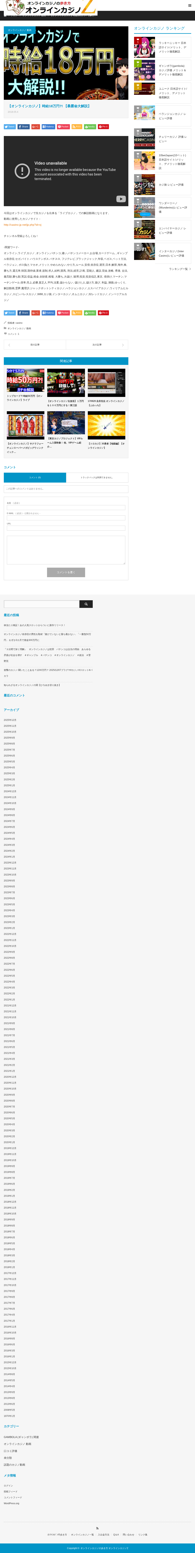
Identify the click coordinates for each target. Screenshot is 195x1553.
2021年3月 (9, 1059)
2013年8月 (9, 1398)
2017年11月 (10, 1279)
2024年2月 (9, 851)
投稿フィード (11, 1491)
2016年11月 (10, 1326)
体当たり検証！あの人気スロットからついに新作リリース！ (35, 625)
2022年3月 (9, 987)
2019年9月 (9, 1166)
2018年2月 (9, 1261)
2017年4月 (9, 1314)
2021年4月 (9, 1053)
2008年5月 (9, 1410)
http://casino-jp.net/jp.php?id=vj (22, 224)
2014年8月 (9, 1374)
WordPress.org (11, 1503)
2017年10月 (10, 1285)
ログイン (8, 1485)
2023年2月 (9, 922)
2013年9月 (9, 1392)
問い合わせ (128, 1535)
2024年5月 (9, 833)
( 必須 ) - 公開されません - (23, 513)
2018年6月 (9, 1237)
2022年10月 (10, 946)
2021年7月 (9, 1035)
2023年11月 (10, 868)
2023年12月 (10, 862)
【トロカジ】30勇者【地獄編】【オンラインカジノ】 (106, 445)
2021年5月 (9, 1047)
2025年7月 (9, 749)
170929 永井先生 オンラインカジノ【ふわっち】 (106, 403)
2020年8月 (9, 1100)
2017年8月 (9, 1297)
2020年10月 (10, 1088)
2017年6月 (9, 1309)
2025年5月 (9, 761)
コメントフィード (13, 1497)
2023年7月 (9, 892)
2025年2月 (9, 779)
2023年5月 (9, 904)
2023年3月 (9, 916)
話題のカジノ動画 (14, 1464)
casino (19, 323)
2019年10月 (10, 1160)
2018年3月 (9, 1255)
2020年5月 (9, 1118)
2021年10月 (10, 1017)
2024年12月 (10, 791)
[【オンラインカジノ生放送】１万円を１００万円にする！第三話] (66, 383)
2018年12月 (10, 1202)
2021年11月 (10, 1011)
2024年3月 (9, 845)
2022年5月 (9, 975)
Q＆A (116, 1535)
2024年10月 (10, 803)
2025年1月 (9, 785)
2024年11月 (10, 797)
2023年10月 (10, 874)
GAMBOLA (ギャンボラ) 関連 (21, 1437)
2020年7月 (9, 1106)
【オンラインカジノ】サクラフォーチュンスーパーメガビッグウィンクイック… (25, 447)
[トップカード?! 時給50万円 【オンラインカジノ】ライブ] (25, 380)
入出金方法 (103, 1535)
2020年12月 (10, 1077)
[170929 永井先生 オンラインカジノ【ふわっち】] (106, 383)
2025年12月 (10, 720)
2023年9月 (9, 880)
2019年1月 (9, 1196)
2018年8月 (9, 1225)
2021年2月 (9, 1065)
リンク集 (142, 1535)
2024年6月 (9, 827)
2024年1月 (9, 856)
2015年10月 (10, 1368)
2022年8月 (9, 958)
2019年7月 (9, 1178)
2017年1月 (9, 1321)
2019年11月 (10, 1154)
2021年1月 (9, 1071)
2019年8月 (9, 1172)
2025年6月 (9, 755)
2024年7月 (9, 821)
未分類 (8, 1457)
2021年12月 (10, 1005)
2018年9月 (9, 1219)
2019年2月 (9, 1190)
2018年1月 (9, 1267)
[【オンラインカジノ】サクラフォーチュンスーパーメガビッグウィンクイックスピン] (25, 425)
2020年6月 (9, 1112)
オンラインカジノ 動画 (19, 30)
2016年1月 (9, 1356)
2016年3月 (9, 1350)
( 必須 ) (13, 503)
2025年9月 (9, 737)
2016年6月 (9, 1344)
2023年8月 (9, 886)
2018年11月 (10, 1207)
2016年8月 (9, 1338)
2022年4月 (9, 981)
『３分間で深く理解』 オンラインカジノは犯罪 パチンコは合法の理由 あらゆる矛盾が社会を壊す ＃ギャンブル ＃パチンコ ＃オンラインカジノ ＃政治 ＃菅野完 (47, 655)
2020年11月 (10, 1082)
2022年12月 (10, 934)
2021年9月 (9, 1023)
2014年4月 (9, 1386)
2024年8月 (9, 815)
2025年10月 (10, 732)
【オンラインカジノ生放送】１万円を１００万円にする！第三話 (65, 403)
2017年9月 (9, 1291)
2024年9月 (9, 809)
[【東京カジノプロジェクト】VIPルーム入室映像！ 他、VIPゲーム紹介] (66, 422)
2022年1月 (9, 999)
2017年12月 (10, 1273)
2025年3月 (9, 773)
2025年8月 (9, 743)
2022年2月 (9, 993)
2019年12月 (10, 1148)
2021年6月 (9, 1041)
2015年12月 (10, 1362)
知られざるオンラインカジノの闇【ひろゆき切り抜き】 (32, 685)
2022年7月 (9, 963)
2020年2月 (9, 1136)
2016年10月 (10, 1332)
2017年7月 (9, 1303)
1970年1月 (9, 1416)
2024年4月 (9, 839)
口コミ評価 (10, 1450)
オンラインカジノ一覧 (82, 1535)
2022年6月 (9, 970)
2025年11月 (10, 726)
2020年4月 (9, 1124)
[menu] (189, 5)
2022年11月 (10, 940)
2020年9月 (9, 1095)
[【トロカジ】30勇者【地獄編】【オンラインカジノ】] (106, 425)
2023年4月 (9, 910)
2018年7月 (9, 1231)
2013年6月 (9, 1404)
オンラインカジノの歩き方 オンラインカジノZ (104, 1548)
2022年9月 (9, 952)
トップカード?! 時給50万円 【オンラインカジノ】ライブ (24, 398)
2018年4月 (9, 1249)
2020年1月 (9, 1142)
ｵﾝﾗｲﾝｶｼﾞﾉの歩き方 (57, 1535)
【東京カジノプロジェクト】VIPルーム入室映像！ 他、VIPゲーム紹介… (65, 442)
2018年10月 (10, 1213)
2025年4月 (9, 767)
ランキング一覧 (178, 269)
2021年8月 (9, 1029)
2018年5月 (9, 1243)
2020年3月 (9, 1130)
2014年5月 (9, 1380)
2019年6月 (9, 1184)
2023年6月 (9, 898)
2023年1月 (9, 928)
